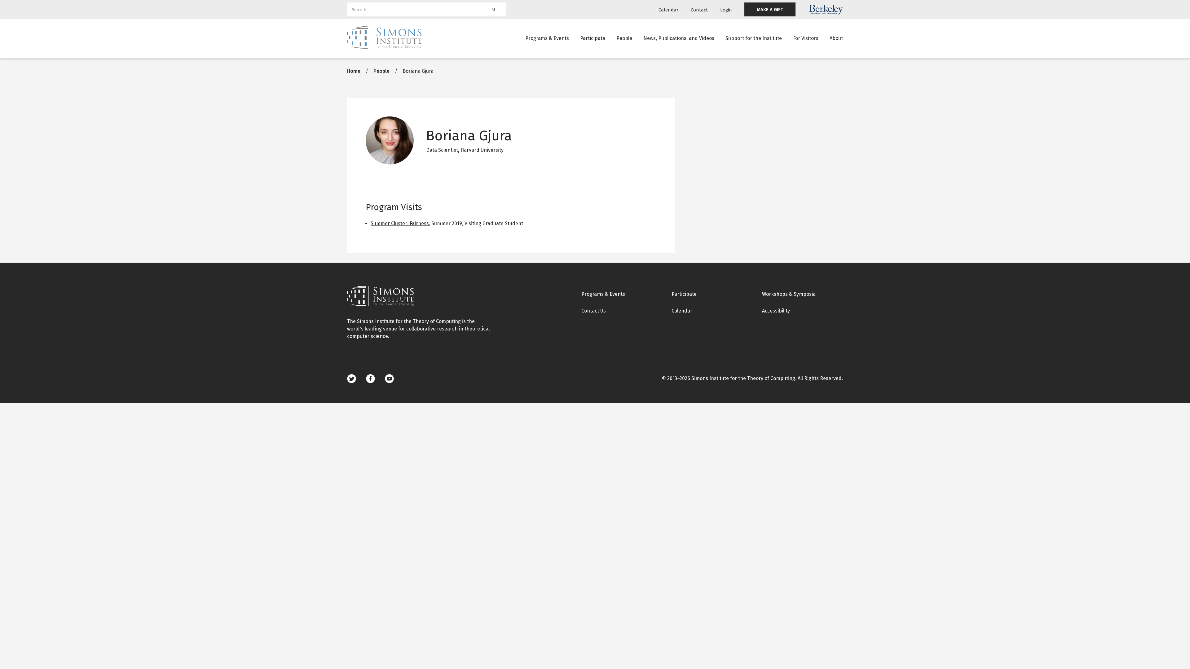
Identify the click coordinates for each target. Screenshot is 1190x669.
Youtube (389, 378)
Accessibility (776, 311)
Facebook (370, 378)
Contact (699, 10)
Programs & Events (547, 38)
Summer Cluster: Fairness (400, 223)
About (836, 38)
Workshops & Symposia (789, 294)
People (624, 38)
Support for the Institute (753, 38)
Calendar (668, 10)
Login (726, 10)
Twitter (351, 378)
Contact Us (593, 311)
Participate (592, 38)
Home (353, 71)
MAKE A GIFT (770, 9)
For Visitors (805, 38)
